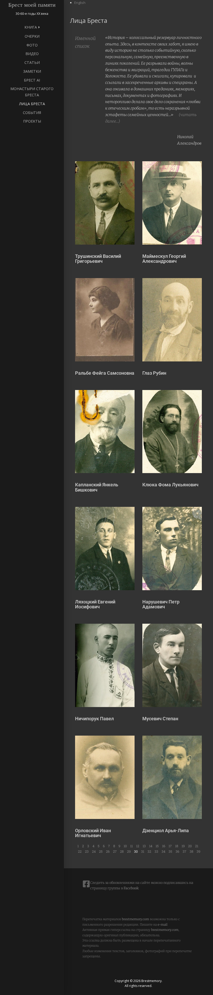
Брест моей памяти (32, 5)
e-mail (163, 924)
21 (196, 846)
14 (150, 846)
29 (129, 851)
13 (144, 846)
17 (170, 846)
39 (198, 851)
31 (142, 851)
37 (184, 851)
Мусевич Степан (160, 718)
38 (191, 851)
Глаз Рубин (154, 373)
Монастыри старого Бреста (32, 91)
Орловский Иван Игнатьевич (93, 833)
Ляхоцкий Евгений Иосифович (95, 604)
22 (80, 851)
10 (125, 846)
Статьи (32, 62)
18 (176, 846)
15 (157, 846)
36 (177, 851)
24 (94, 851)
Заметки (32, 71)
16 (163, 846)
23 (87, 851)
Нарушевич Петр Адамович (160, 604)
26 (108, 851)
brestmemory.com (135, 919)
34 (163, 851)
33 (156, 851)
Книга (30, 27)
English (79, 2)
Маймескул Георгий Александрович (164, 258)
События (32, 112)
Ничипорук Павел (94, 718)
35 (170, 851)
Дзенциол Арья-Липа (165, 830)
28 (122, 851)
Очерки (32, 36)
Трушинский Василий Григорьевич (98, 258)
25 (101, 851)
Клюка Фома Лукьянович (170, 484)
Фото (32, 45)
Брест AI (32, 80)
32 (149, 851)
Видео (32, 53)
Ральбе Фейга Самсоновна (104, 373)
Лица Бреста (32, 103)
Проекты (32, 121)
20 (190, 846)
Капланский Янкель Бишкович (96, 487)
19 (183, 846)
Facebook (131, 888)
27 (115, 851)
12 (137, 846)
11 (131, 846)
